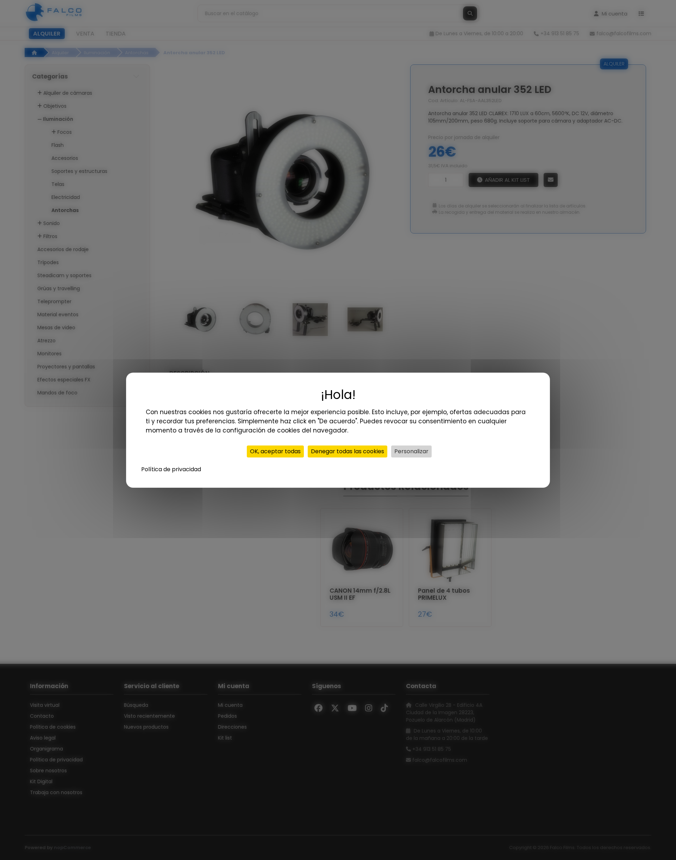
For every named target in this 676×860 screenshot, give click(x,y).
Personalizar (411, 451)
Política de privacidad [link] (171, 469)
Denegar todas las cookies (347, 451)
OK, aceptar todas (275, 451)
